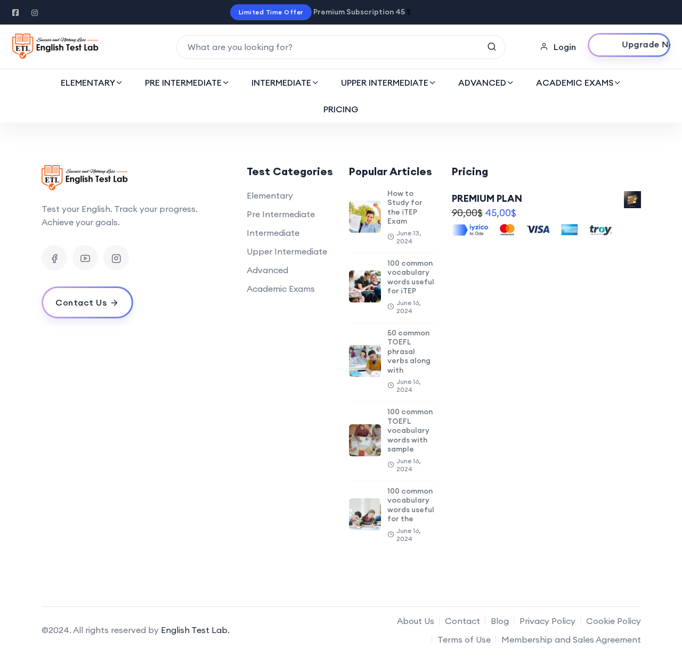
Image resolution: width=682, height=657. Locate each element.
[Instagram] (116, 257)
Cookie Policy (613, 620)
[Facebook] (54, 257)
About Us (415, 620)
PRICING (341, 109)
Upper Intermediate (287, 251)
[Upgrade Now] (629, 45)
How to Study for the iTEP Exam (405, 207)
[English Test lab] (55, 47)
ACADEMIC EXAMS (574, 82)
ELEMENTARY (88, 82)
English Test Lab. (195, 630)
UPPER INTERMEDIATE (384, 82)
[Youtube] (85, 257)
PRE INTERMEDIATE (183, 82)
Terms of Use (464, 639)
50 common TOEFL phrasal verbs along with (409, 351)
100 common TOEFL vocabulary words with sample (410, 430)
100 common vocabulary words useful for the (410, 505)
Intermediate (273, 232)
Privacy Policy (547, 620)
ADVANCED (482, 82)
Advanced (267, 270)
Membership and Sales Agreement (571, 639)
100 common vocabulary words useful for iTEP (410, 277)
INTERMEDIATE (281, 82)
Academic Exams (281, 288)
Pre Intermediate (281, 214)
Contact (462, 620)
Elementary (270, 195)
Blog (500, 620)
